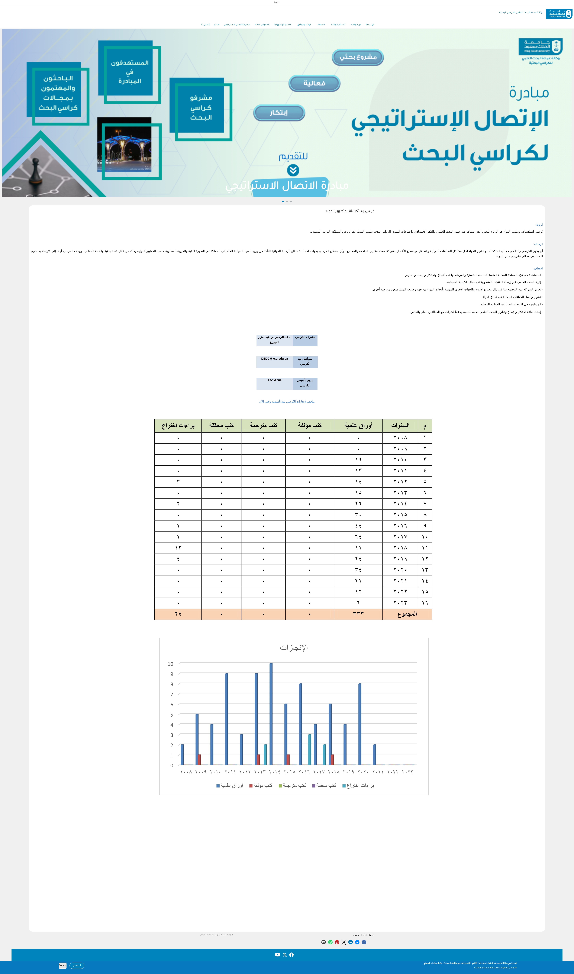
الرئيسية (370, 25)
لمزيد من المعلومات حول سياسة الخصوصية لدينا (495, 968)
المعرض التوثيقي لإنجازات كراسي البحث (287, 187)
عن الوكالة (356, 25)
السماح (77, 965)
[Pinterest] (337, 942)
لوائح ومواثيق (304, 25)
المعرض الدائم (262, 25)
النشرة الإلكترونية (282, 25)
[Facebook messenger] (357, 942)
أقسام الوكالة (338, 25)
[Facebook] (364, 942)
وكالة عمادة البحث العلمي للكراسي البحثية (520, 13)
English (277, 2)
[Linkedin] (350, 942)
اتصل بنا (205, 25)
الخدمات (321, 25)
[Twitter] (344, 942)
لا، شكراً (62, 966)
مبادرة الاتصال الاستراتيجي (237, 25)
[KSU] (559, 13)
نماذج (216, 25)
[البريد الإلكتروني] (323, 942)
